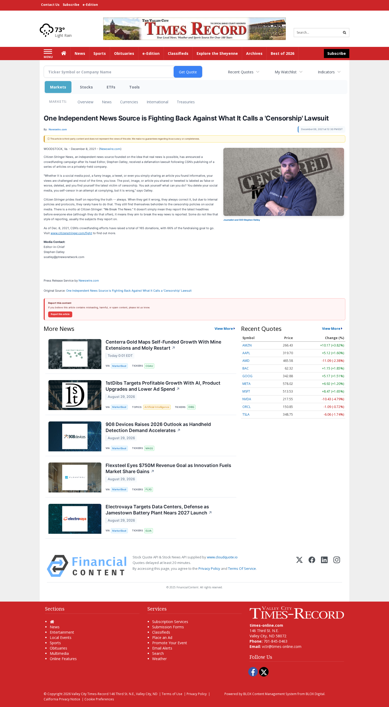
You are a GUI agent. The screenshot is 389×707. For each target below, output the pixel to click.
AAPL (246, 353)
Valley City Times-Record (89, 694)
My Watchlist (286, 71)
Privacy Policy (209, 568)
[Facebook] (311, 565)
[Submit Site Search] (344, 33)
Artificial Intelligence (156, 407)
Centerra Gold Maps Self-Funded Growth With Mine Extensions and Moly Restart (163, 345)
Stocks (86, 87)
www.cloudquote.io (222, 557)
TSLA (246, 414)
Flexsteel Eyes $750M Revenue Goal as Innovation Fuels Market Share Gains (168, 468)
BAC (245, 368)
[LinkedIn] (324, 565)
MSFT (246, 391)
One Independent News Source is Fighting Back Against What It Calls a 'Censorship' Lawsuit (129, 290)
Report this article (60, 314)
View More (224, 328)
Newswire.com (110, 149)
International (157, 101)
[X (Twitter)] (299, 565)
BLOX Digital (315, 694)
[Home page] (194, 28)
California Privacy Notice (62, 699)
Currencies (129, 101)
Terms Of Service (242, 568)
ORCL (246, 406)
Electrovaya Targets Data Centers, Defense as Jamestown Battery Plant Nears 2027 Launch (159, 509)
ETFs (111, 87)
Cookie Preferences (99, 699)
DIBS (191, 407)
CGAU (149, 365)
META (246, 383)
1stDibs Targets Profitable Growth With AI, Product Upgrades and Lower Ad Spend (163, 386)
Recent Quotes (241, 71)
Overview (85, 101)
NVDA (246, 399)
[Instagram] (336, 565)
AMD (246, 360)
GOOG (247, 376)
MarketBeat (119, 365)
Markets (58, 87)
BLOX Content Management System (270, 694)
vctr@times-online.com (281, 646)
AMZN (247, 345)
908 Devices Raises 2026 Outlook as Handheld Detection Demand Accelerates (158, 427)
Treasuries (186, 101)
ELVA (149, 530)
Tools (134, 87)
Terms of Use (172, 694)
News (107, 101)
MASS (149, 448)
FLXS (149, 489)
